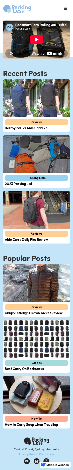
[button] (66, 9)
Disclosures (47, 454)
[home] (23, 9)
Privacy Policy (28, 454)
